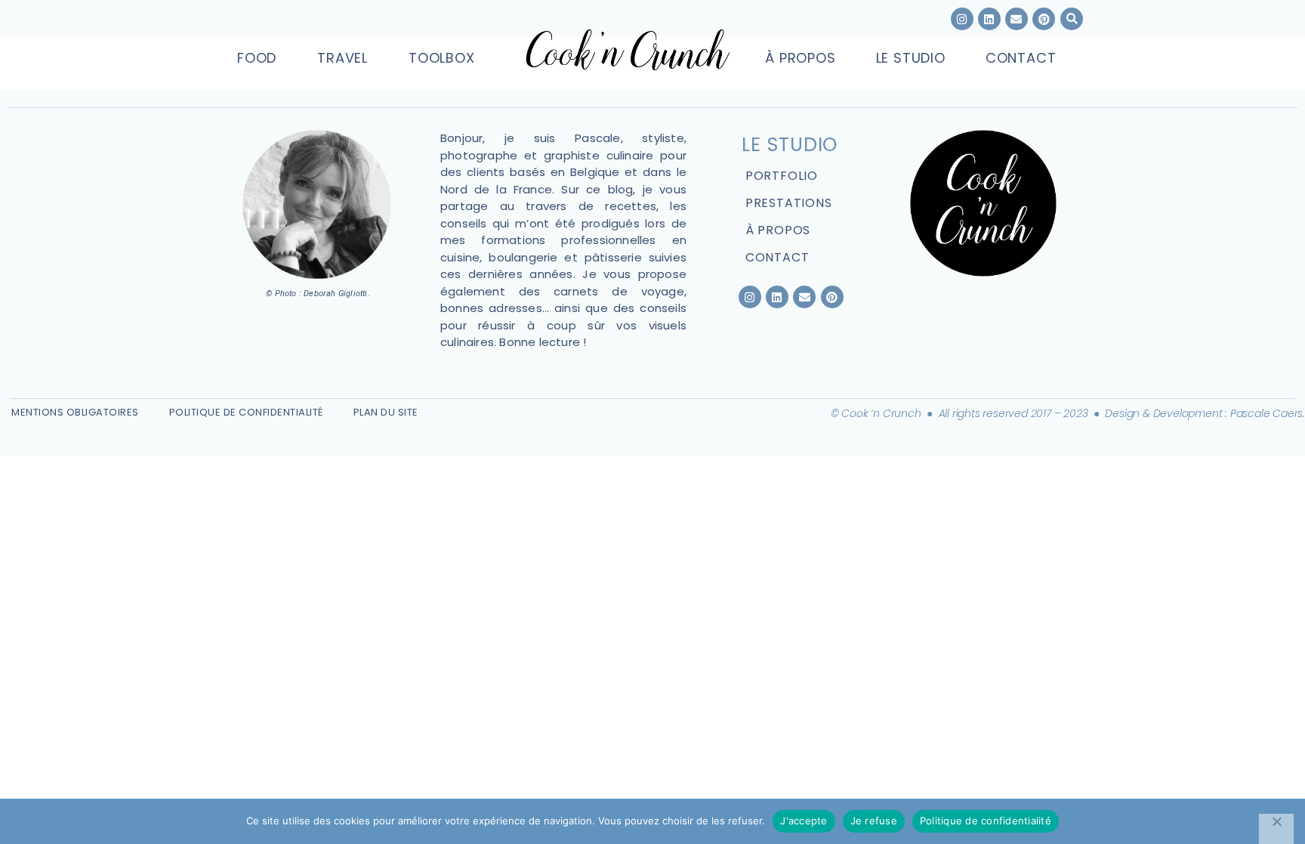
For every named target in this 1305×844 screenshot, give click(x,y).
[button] (1071, 19)
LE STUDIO (911, 57)
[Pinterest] (832, 297)
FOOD (256, 57)
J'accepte (803, 821)
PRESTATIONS (788, 203)
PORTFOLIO (781, 175)
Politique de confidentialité (985, 821)
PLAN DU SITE (385, 412)
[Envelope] (804, 297)
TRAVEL (342, 57)
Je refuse (873, 821)
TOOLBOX (442, 57)
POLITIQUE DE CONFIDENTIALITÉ (246, 412)
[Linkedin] (989, 19)
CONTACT (1021, 57)
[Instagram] (962, 19)
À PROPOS (800, 57)
